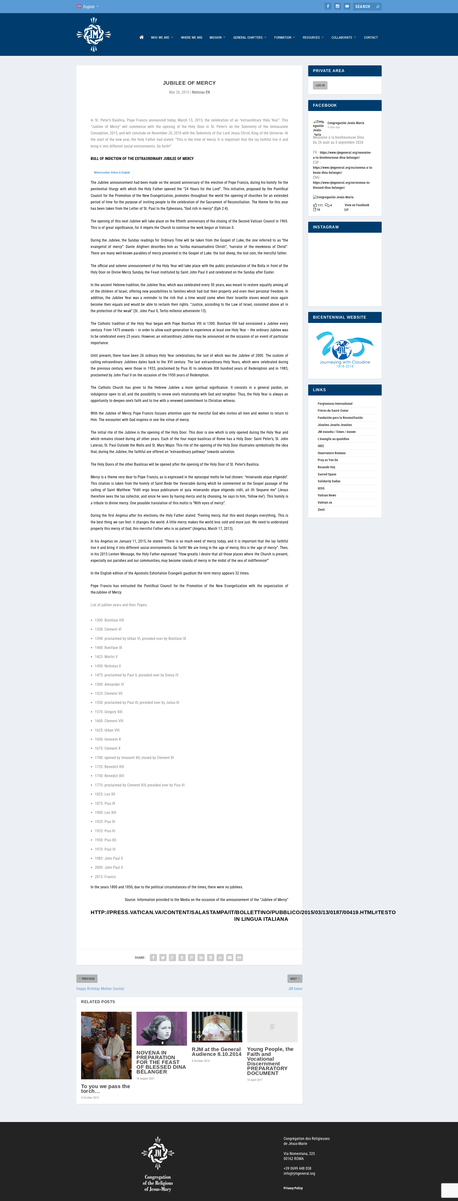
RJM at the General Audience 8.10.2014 (216, 1051)
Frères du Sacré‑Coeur (333, 410)
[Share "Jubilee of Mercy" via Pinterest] (191, 958)
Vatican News (327, 495)
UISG (321, 488)
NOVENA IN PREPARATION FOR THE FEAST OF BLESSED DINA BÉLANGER (161, 1062)
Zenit (321, 509)
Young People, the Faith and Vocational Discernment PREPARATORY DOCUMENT (270, 1061)
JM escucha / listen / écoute (337, 432)
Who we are (160, 37)
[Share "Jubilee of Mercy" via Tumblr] (182, 958)
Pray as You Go (328, 460)
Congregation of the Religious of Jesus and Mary (141, 45)
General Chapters (248, 37)
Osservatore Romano (332, 453)
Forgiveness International (335, 404)
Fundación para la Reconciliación (340, 418)
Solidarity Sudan (329, 481)
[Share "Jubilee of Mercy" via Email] (229, 958)
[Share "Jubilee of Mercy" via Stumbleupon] (220, 958)
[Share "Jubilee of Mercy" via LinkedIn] (201, 958)
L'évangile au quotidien (333, 439)
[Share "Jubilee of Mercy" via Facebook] (153, 958)
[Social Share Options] (346, 210)
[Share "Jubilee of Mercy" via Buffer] (210, 958)
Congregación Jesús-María (346, 123)
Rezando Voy (326, 467)
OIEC (321, 446)
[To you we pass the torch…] (106, 1046)
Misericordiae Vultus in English (112, 172)
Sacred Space (327, 474)
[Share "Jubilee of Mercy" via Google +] (172, 958)
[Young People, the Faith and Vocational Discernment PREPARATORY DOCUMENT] (272, 1027)
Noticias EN (201, 92)
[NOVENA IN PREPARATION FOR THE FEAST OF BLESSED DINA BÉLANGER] (161, 1029)
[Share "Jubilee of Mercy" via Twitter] (163, 958)
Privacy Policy (293, 1188)
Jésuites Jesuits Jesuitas (335, 425)
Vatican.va (325, 502)
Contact (371, 37)
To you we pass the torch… (105, 1088)
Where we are (192, 37)
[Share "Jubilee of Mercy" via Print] (239, 958)
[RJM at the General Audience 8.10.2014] (217, 1027)
